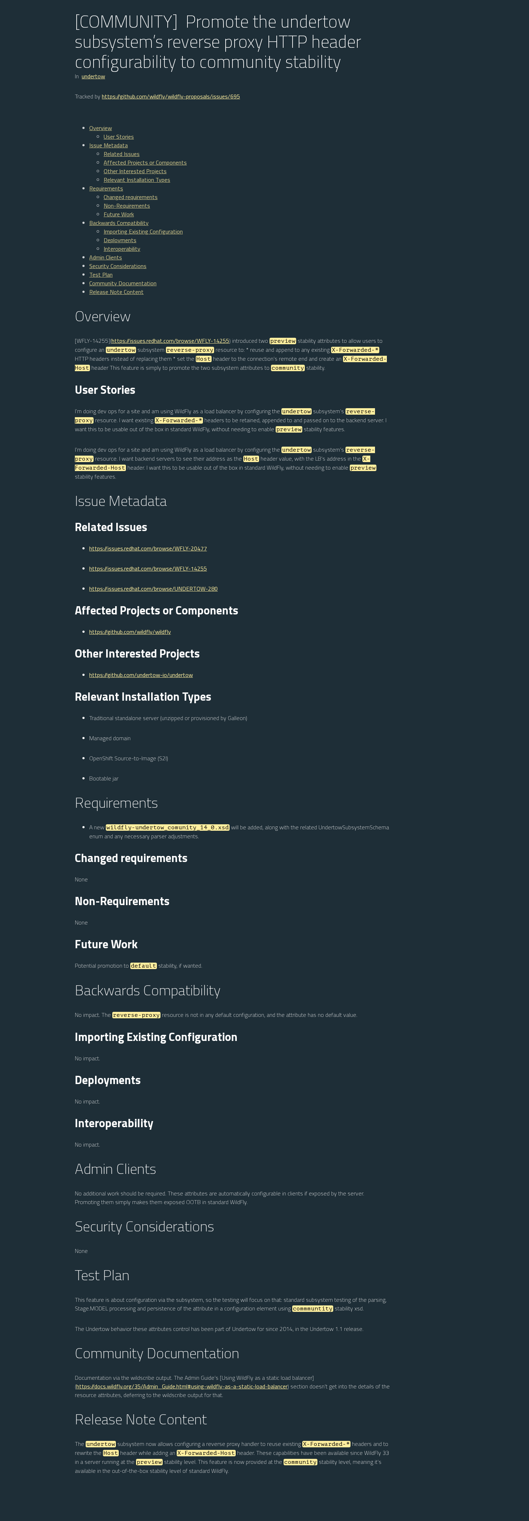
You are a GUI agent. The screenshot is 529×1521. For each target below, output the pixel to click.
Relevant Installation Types (137, 179)
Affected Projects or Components (145, 162)
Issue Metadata (108, 145)
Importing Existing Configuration (143, 231)
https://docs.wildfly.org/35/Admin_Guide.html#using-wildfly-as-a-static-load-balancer (182, 1386)
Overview (100, 128)
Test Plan (101, 274)
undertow (93, 76)
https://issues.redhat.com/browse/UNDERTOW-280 (153, 588)
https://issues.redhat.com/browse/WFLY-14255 (170, 340)
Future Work (119, 214)
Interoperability (122, 248)
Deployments (120, 240)
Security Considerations (117, 266)
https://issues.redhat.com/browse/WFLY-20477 (148, 548)
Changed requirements (131, 197)
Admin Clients (105, 257)
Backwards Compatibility (119, 222)
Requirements (106, 188)
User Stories (119, 136)
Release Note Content (116, 291)
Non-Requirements (127, 205)
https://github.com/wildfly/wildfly (130, 631)
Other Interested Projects (135, 171)
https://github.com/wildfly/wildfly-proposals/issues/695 (171, 96)
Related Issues (122, 153)
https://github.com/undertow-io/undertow (141, 674)
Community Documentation (123, 283)
